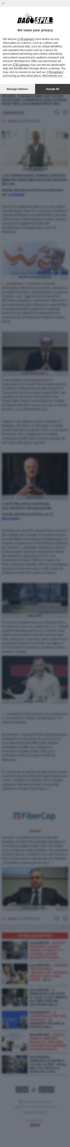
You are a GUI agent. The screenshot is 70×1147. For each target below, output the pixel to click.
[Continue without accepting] (3, 3)
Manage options (17, 89)
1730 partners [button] (26, 39)
